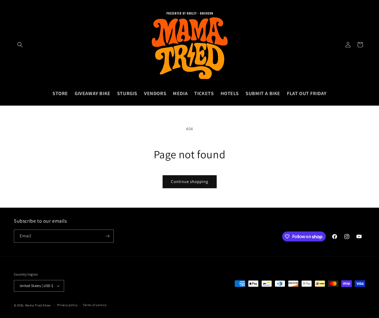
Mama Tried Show (38, 305)
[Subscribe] (107, 236)
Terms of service (94, 305)
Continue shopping (189, 181)
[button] (20, 45)
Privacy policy (67, 305)
